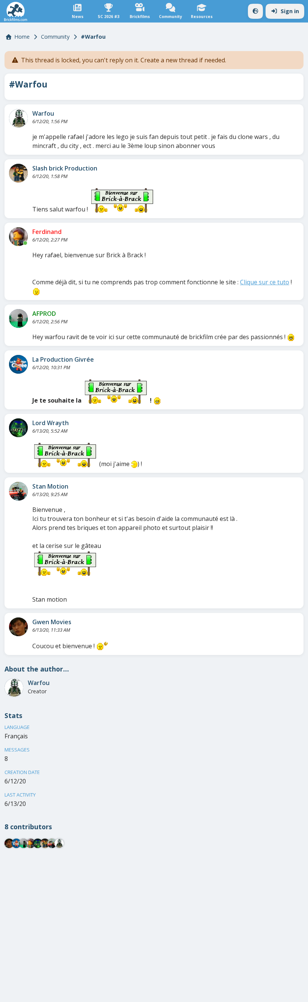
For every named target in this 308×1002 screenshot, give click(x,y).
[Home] (15, 11)
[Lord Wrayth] (18, 427)
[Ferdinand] (18, 236)
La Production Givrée (63, 359)
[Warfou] (18, 118)
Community (55, 36)
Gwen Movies (51, 622)
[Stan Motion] (18, 491)
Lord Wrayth (50, 423)
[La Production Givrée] (18, 364)
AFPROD (44, 313)
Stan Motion (50, 486)
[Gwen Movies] (18, 626)
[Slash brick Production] (18, 173)
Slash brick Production (64, 168)
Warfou (43, 113)
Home (22, 36)
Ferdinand (47, 232)
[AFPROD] (18, 318)
